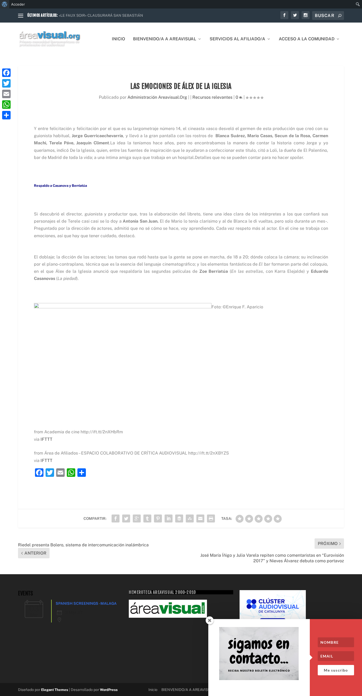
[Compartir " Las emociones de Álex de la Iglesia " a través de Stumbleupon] (189, 518)
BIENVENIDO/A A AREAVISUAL (164, 39)
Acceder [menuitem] (18, 4)
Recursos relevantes (212, 97)
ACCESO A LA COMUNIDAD (306, 39)
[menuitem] (4, 4)
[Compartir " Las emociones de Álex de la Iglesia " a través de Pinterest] (158, 518)
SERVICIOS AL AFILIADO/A (237, 39)
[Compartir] (6, 115)
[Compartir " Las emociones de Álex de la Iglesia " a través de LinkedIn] (168, 518)
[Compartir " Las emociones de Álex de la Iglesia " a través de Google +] (136, 518)
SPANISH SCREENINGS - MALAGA (86, 603)
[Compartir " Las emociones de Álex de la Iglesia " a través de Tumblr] (147, 518)
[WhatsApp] (6, 104)
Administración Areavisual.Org (157, 97)
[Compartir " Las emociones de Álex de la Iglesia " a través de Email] (200, 518)
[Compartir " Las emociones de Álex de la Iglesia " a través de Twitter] (126, 518)
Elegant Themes (54, 690)
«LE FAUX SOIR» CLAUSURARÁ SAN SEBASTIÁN (101, 15)
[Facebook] (6, 72)
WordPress (109, 690)
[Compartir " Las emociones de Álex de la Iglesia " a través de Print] (211, 518)
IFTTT (46, 439)
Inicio (118, 39)
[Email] (6, 94)
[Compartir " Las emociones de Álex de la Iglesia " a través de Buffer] (179, 518)
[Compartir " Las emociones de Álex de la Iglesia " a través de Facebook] (115, 518)
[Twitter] (6, 83)
